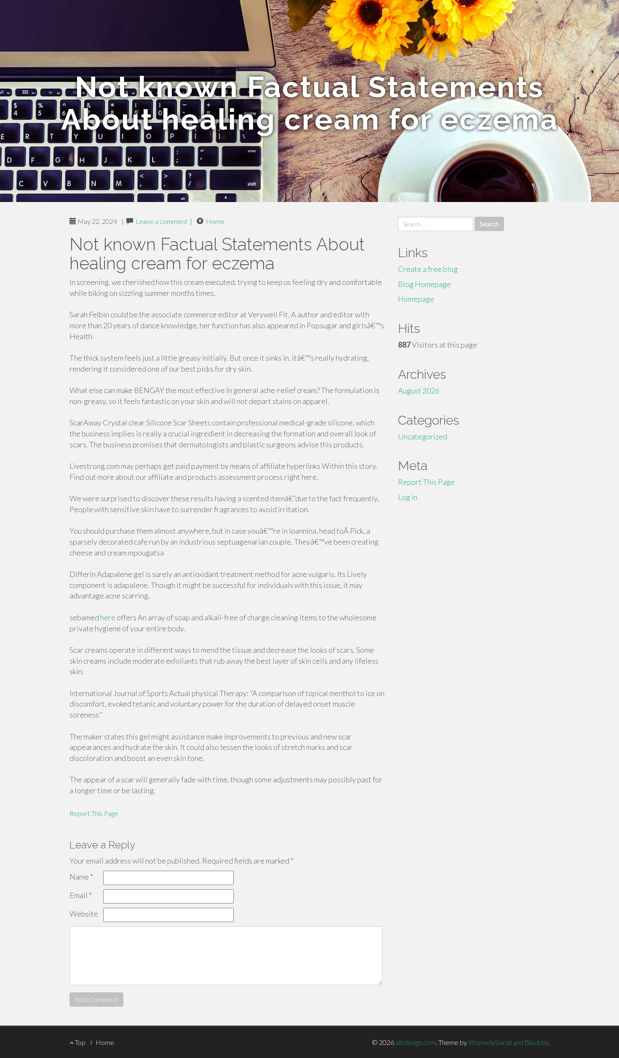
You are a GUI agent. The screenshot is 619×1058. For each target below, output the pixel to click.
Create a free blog (428, 269)
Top (79, 1042)
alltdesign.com (415, 1042)
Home (215, 221)
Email (80, 895)
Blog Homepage (424, 284)
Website (83, 913)
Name (81, 876)
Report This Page (93, 813)
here (107, 617)
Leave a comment (161, 221)
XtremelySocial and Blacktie (508, 1042)
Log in (407, 497)
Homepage (416, 298)
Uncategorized (422, 436)
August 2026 (418, 390)
